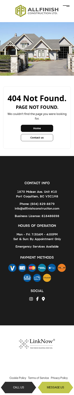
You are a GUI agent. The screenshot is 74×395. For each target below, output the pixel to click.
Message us (55, 387)
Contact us (37, 137)
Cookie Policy (18, 378)
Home (37, 128)
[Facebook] (37, 299)
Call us (18, 387)
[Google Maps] (43, 299)
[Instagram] (31, 299)
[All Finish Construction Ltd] (37, 11)
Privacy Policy (59, 378)
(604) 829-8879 (42, 204)
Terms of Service (38, 378)
